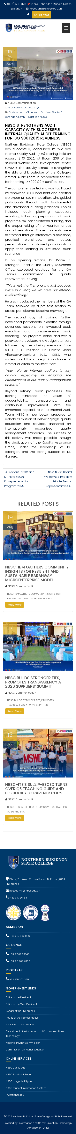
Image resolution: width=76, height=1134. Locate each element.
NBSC (43, 117)
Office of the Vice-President (21, 1004)
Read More (15, 605)
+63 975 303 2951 (19, 979)
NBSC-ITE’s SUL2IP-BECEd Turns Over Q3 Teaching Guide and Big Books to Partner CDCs (36, 789)
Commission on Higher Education (25, 1049)
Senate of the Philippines (20, 1011)
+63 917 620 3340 (19, 954)
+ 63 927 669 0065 (20, 936)
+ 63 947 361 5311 (18, 897)
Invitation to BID (15, 1095)
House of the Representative (22, 1017)
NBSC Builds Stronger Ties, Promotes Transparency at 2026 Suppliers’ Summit (34, 682)
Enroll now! (41, 15)
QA (38, 107)
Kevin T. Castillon (28, 117)
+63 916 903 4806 (19, 961)
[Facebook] (28, 15)
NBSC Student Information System (26, 1088)
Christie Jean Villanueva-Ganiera (30, 112)
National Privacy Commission (23, 1042)
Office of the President (18, 997)
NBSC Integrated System (20, 1081)
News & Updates (24, 107)
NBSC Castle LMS (15, 1067)
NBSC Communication (22, 103)
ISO (10, 107)
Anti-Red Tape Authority (20, 1024)
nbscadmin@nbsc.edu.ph (45, 8)
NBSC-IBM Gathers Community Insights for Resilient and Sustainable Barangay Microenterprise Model (37, 573)
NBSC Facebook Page (18, 1074)
